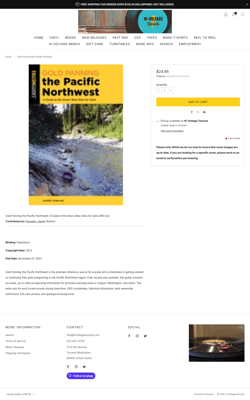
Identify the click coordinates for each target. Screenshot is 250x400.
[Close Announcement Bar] (247, 4)
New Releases (94, 37)
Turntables (119, 44)
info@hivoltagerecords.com (83, 334)
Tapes (152, 37)
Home (39, 37)
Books (70, 37)
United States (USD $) (19, 394)
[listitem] (125, 4)
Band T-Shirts (175, 37)
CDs (137, 37)
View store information (172, 130)
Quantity (161, 84)
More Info (145, 44)
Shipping (160, 76)
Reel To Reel (205, 37)
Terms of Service (15, 341)
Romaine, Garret (35, 221)
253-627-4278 (75, 341)
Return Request (14, 347)
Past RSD (120, 37)
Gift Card (94, 44)
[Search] (243, 14)
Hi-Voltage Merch (64, 44)
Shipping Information (17, 353)
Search (166, 44)
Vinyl (54, 37)
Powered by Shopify (204, 394)
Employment (190, 44)
